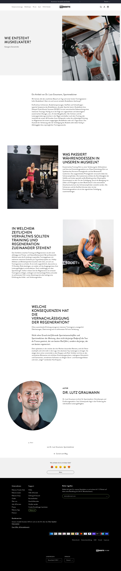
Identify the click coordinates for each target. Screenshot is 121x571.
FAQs (30, 490)
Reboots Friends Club (18, 490)
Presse (14, 507)
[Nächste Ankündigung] (80, 1)
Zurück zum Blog (61, 454)
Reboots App (16, 510)
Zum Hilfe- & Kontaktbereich (20, 527)
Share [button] (31, 442)
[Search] (100, 7)
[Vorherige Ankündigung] (41, 1)
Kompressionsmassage (17, 7)
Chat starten (15, 524)
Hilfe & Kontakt (46, 7)
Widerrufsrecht (75, 540)
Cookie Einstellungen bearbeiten (38, 507)
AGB (95, 540)
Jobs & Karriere (16, 504)
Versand (100, 540)
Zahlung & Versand (34, 496)
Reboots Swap (16, 496)
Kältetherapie (27, 7)
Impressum (106, 540)
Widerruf (32, 510)
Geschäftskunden (33, 501)
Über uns (14, 501)
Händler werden (33, 504)
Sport (39, 7)
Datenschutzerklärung (86, 540)
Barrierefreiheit (32, 498)
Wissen (34, 7)
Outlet (14, 498)
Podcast (14, 513)
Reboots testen (16, 493)
